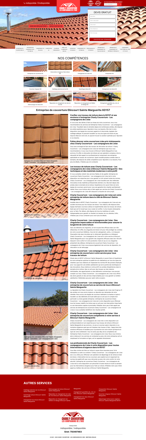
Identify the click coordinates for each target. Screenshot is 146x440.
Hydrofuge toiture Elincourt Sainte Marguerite (35, 395)
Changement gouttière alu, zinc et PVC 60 (125, 49)
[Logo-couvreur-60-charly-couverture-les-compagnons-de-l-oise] (68, 6)
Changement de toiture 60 (81, 49)
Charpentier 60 (48, 49)
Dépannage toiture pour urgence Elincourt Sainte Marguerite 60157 (110, 399)
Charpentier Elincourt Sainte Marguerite (108, 390)
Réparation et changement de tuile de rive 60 (101, 49)
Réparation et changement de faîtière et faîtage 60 (113, 49)
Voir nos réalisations (38, 26)
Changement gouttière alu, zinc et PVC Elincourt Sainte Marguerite (84, 392)
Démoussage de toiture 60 (91, 49)
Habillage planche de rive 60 (64, 49)
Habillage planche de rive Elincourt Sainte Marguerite (35, 390)
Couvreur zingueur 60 (56, 49)
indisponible (30, 3)
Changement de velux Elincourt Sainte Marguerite (84, 397)
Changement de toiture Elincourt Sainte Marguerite (34, 400)
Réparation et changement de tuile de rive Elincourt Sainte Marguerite (60, 394)
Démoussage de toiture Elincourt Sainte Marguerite (59, 390)
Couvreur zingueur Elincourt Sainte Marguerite (110, 394)
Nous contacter (56, 26)
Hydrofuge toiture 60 (73, 49)
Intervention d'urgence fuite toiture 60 (30, 49)
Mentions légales (91, 437)
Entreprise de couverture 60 (20, 49)
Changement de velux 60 (40, 49)
